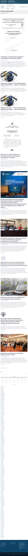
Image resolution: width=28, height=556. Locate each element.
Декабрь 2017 (2, 515)
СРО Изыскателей (12, 542)
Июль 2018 (2, 506)
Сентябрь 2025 (3, 399)
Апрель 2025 (2, 404)
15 (2, 380)
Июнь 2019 (2, 492)
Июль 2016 (2, 529)
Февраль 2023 (3, 437)
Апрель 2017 (2, 518)
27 (21, 381)
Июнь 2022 (2, 446)
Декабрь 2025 (3, 395)
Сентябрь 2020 (3, 473)
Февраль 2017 (2, 520)
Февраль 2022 (3, 451)
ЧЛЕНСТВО (13, 6)
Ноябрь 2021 (2, 455)
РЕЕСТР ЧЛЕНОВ (8, 6)
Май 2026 (2, 390)
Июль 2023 (2, 431)
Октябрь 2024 (3, 412)
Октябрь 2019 (2, 487)
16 (6, 380)
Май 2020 (2, 478)
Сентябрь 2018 (3, 504)
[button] (15, 6)
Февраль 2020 (3, 482)
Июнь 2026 (2, 389)
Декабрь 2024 (3, 409)
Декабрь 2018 (2, 500)
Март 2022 (2, 450)
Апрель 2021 (2, 464)
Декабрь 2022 (3, 440)
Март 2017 (2, 519)
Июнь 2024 (2, 417)
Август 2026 (2, 386)
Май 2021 (2, 463)
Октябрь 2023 (3, 427)
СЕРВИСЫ (7, 8)
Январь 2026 (2, 394)
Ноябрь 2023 (2, 426)
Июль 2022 (2, 445)
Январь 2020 (2, 483)
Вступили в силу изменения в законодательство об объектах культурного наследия (10, 156)
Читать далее (2, 68)
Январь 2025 (2, 408)
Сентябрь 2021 (3, 458)
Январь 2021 (2, 468)
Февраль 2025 (3, 407)
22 (2, 381)
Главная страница (3, 545)
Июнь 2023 (2, 432)
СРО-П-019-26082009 (3, 544)
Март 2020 (2, 481)
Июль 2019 (2, 491)
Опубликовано (4, 86)
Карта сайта (2, 546)
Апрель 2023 (2, 435)
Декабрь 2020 (3, 469)
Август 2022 (2, 444)
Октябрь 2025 (3, 398)
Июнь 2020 (2, 477)
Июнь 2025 (2, 403)
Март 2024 (2, 421)
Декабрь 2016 (2, 523)
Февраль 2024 (3, 422)
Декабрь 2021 (2, 454)
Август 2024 (2, 414)
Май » (15, 384)
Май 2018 (2, 509)
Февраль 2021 (2, 467)
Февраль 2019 (2, 497)
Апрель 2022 (2, 449)
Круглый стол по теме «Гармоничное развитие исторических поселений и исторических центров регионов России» (14, 264)
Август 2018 (2, 505)
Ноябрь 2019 (2, 486)
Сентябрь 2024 (3, 413)
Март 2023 (2, 436)
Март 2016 (2, 534)
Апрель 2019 (2, 495)
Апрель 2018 (2, 510)
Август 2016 (2, 528)
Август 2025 (2, 400)
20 (21, 380)
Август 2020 (2, 474)
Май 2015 (2, 537)
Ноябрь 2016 (2, 524)
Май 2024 (2, 418)
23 (6, 381)
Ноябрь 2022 (2, 441)
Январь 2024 (2, 423)
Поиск (1, 371)
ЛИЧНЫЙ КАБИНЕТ (24, 6)
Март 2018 (2, 511)
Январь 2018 (2, 514)
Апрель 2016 (2, 533)
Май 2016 (2, 532)
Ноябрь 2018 (2, 501)
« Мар (13, 384)
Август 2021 (2, 459)
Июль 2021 (2, 460)
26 (17, 381)
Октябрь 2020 (3, 472)
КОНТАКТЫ (12, 8)
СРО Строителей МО (13, 543)
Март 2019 (2, 496)
